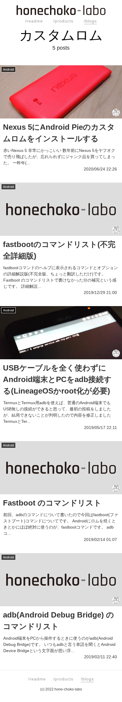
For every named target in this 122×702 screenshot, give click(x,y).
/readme (34, 21)
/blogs (90, 21)
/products (63, 21)
